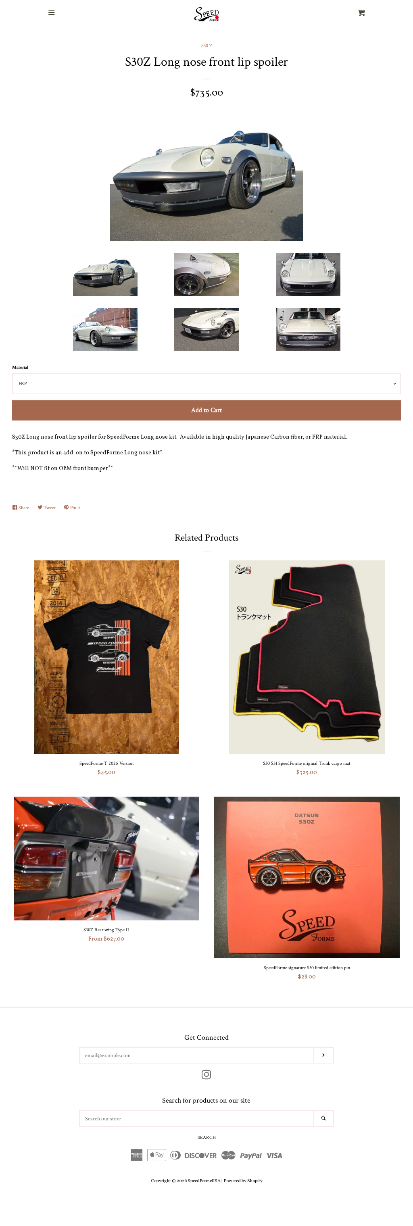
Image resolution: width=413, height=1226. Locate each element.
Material (20, 367)
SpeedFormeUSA (204, 1181)
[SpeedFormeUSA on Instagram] (206, 1077)
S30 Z (206, 46)
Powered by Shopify (243, 1181)
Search (207, 1137)
